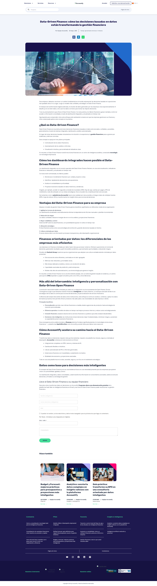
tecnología (113, 152)
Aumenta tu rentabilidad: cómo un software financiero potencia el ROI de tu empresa (91, 533)
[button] (73, 37)
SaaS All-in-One (62, 324)
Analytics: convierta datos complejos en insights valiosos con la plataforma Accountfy (77, 489)
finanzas (69, 322)
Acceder (104, 3)
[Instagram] (73, 557)
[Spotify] (90, 557)
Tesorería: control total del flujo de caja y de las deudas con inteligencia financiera (91, 524)
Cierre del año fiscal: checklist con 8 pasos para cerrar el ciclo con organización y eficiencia (36, 541)
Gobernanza (96, 501)
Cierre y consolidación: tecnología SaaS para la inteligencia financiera (37, 524)
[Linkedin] (84, 557)
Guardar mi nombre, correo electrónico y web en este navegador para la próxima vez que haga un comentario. (75, 413)
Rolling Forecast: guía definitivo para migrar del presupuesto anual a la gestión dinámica (65, 533)
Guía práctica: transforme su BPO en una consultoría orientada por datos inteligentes (104, 489)
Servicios (40, 3)
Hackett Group (52, 252)
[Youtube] (67, 557)
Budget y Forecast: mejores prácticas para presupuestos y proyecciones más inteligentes (51, 489)
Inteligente (77, 291)
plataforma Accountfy (60, 195)
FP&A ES (43, 501)
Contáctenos (105, 551)
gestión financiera (97, 134)
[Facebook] (78, 557)
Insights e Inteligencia (73, 501)
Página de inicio (125, 9)
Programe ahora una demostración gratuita (93, 385)
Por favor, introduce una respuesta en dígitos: (54, 417)
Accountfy (50, 340)
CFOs (48, 276)
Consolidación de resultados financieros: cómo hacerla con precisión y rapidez (37, 532)
